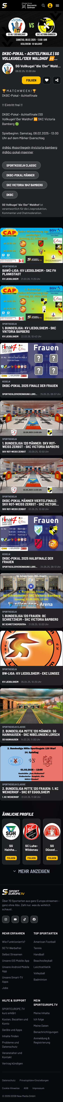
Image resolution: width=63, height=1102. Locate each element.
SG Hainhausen (11, 848)
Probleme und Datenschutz (10, 1044)
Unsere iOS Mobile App (15, 960)
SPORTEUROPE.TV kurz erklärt (13, 1011)
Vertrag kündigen (12, 1063)
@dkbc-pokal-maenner (17, 152)
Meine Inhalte (42, 1013)
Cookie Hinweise (11, 1088)
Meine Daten (41, 1025)
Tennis (38, 948)
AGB (26, 1088)
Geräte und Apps (12, 1030)
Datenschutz (8, 1080)
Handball (39, 954)
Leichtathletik (42, 967)
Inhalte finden (10, 1036)
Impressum (38, 1088)
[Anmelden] (50, 5)
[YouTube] (15, 919)
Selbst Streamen (12, 954)
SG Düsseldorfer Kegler (52, 848)
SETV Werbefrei (11, 948)
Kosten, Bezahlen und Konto (15, 1021)
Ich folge (39, 1019)
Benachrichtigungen (46, 1032)
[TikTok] (24, 919)
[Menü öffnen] (57, 5)
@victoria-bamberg (44, 147)
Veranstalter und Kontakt (12, 1055)
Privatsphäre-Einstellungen (34, 1080)
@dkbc (6, 147)
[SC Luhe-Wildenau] (31, 831)
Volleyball (39, 973)
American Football (44, 941)
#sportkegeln (21, 147)
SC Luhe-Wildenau (31, 848)
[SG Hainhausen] (11, 831)
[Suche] (43, 5)
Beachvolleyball (43, 960)
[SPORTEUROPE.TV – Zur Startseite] (4, 5)
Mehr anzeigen (34, 871)
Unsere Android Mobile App (15, 969)
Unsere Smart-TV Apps (12, 979)
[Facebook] (34, 919)
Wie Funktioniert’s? (13, 941)
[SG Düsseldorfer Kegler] (52, 831)
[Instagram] (5, 919)
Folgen (11, 857)
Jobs (5, 988)
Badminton (40, 979)
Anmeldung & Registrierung (42, 1040)
